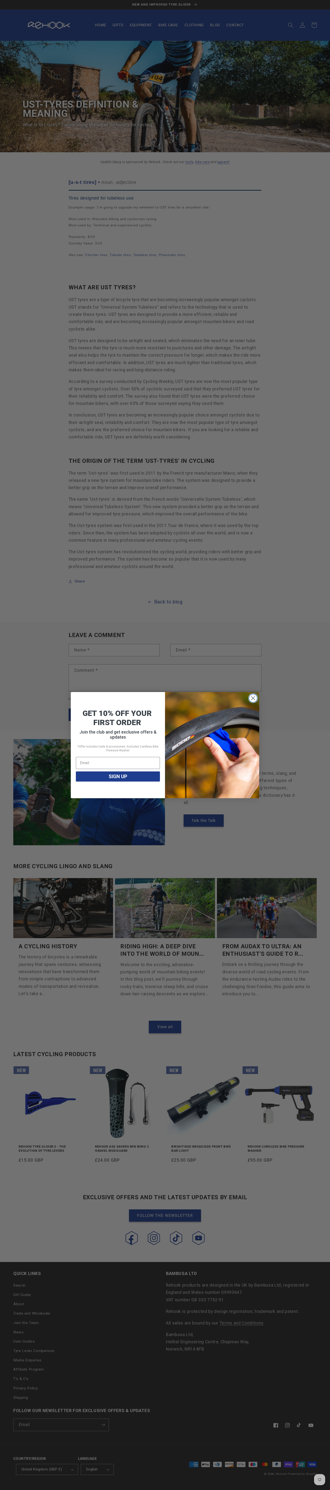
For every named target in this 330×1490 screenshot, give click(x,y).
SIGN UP (118, 776)
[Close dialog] (253, 698)
